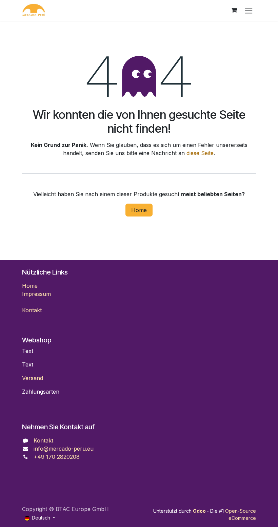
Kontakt (32, 310)
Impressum (36, 293)
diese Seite (200, 153)
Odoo (200, 511)
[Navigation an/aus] (248, 10)
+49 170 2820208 (57, 456)
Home (139, 210)
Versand (32, 378)
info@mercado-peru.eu (64, 448)
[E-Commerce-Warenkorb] (233, 10)
